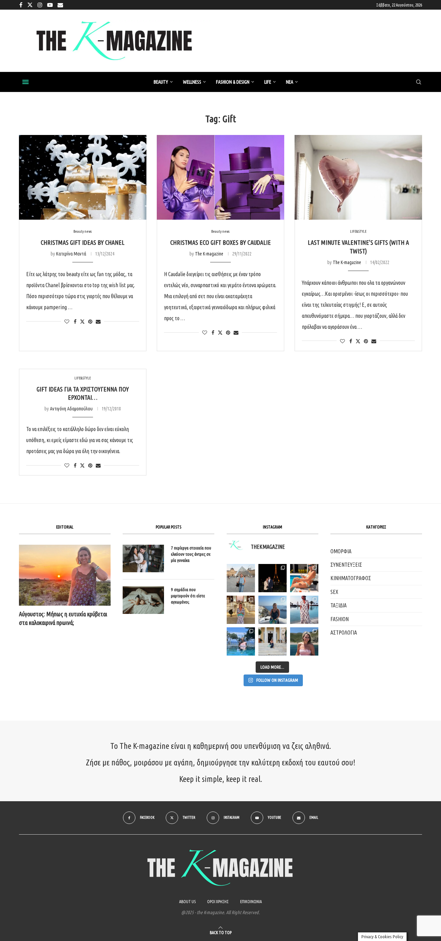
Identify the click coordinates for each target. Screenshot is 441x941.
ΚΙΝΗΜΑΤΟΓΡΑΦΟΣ (350, 578)
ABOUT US (187, 901)
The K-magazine (209, 254)
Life (267, 82)
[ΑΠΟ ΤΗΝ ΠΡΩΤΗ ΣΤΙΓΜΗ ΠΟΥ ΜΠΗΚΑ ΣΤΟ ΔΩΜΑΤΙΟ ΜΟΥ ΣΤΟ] (304, 610)
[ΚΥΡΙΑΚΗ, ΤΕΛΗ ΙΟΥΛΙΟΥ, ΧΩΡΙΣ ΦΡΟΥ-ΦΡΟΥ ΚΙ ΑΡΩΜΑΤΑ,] (304, 578)
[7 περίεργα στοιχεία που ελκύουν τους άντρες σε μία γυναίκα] (143, 558)
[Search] (418, 82)
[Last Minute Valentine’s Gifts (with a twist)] (358, 177)
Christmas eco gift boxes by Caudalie (220, 242)
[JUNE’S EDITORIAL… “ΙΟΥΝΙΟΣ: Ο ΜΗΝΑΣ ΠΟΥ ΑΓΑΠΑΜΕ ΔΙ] (304, 641)
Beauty (161, 82)
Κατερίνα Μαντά (71, 254)
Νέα (289, 82)
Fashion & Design (232, 82)
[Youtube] (50, 5)
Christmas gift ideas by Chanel (82, 242)
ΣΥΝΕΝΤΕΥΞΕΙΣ (346, 565)
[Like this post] (66, 321)
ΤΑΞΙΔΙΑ (338, 605)
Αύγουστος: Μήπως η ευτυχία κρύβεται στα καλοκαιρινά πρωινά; (63, 618)
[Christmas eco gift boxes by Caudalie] (220, 177)
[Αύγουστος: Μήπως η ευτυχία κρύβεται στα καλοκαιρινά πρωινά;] (65, 575)
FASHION (339, 619)
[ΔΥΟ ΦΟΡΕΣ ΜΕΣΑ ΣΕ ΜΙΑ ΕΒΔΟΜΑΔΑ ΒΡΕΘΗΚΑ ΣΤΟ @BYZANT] (241, 610)
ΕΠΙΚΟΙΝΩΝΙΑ (251, 901)
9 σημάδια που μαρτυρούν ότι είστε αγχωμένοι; (188, 595)
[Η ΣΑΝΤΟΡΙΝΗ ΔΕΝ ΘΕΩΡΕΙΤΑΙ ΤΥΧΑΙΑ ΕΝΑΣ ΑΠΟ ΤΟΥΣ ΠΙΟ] (272, 610)
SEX (334, 592)
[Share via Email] (98, 321)
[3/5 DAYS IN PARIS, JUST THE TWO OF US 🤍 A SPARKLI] (272, 578)
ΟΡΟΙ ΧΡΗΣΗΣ (218, 901)
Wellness (192, 82)
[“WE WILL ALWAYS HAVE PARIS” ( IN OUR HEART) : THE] (241, 578)
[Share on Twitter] (82, 321)
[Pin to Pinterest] (90, 321)
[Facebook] (21, 5)
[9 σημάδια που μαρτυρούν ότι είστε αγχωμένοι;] (143, 600)
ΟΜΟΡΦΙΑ (340, 551)
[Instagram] (40, 5)
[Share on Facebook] (75, 321)
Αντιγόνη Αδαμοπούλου (71, 408)
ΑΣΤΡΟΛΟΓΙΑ (343, 632)
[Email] (60, 5)
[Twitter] (30, 5)
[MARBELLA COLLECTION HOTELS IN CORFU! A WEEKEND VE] (241, 641)
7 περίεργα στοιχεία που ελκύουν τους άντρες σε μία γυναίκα (191, 554)
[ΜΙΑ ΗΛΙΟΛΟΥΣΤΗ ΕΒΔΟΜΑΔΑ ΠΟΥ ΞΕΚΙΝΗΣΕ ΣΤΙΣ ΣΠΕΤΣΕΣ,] (272, 641)
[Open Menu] (25, 81)
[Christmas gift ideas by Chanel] (82, 177)
